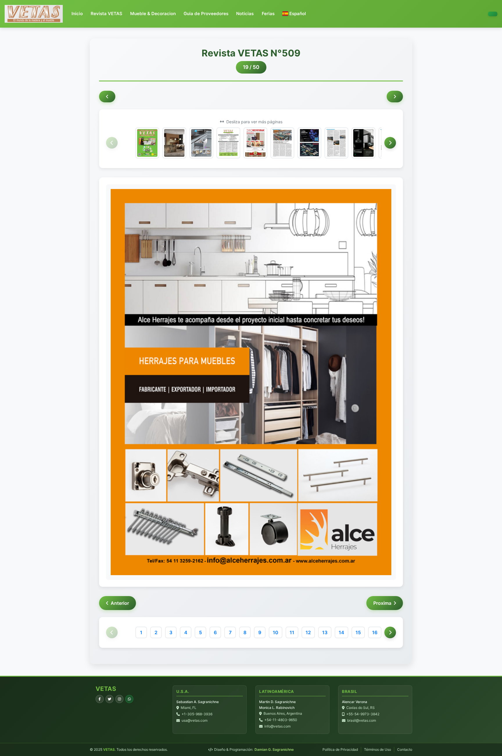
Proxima (382, 603)
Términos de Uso (377, 749)
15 (358, 632)
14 (341, 632)
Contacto (404, 749)
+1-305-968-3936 (197, 714)
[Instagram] (119, 699)
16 (374, 632)
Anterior (120, 603)
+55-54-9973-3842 (362, 714)
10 (275, 632)
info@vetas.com (277, 726)
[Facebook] (100, 699)
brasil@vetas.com (361, 720)
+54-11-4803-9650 (280, 720)
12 (308, 632)
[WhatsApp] (129, 699)
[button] (294, 13)
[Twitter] (109, 699)
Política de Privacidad (340, 749)
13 (324, 632)
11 (292, 632)
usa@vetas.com (194, 720)
